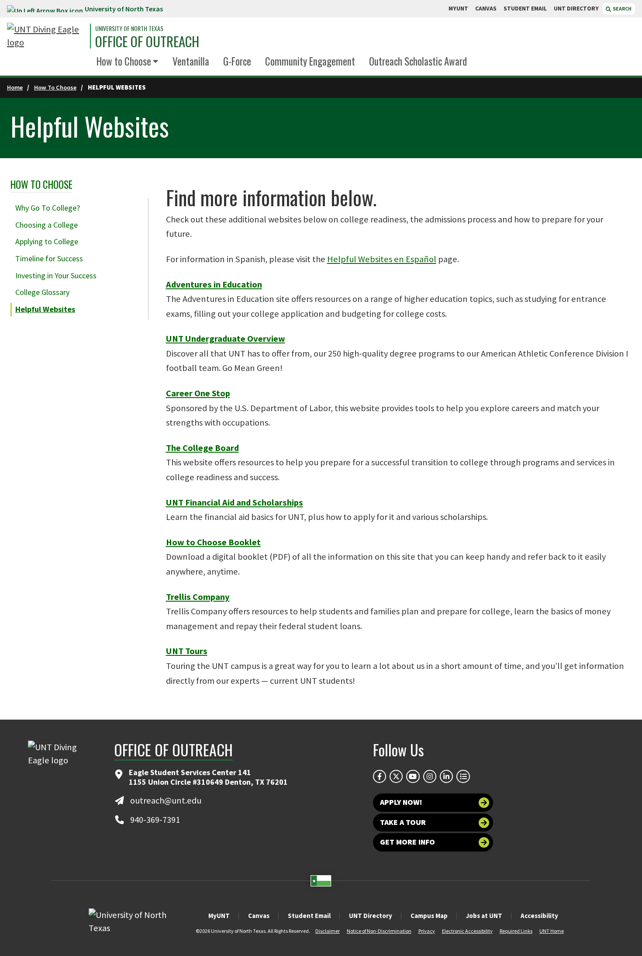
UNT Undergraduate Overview (225, 338)
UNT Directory (370, 915)
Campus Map (429, 915)
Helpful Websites (45, 309)
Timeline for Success (49, 258)
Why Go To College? (47, 208)
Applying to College (46, 241)
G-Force (237, 61)
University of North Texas (124, 8)
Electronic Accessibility (467, 931)
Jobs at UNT (484, 915)
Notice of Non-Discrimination (379, 931)
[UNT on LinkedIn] (446, 776)
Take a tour (403, 822)
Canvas (258, 915)
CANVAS (486, 8)
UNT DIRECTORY (576, 8)
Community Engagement (310, 61)
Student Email (309, 915)
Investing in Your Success (56, 275)
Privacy (426, 931)
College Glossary (42, 292)
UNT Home (551, 931)
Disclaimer (327, 931)
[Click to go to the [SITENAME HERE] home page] (46, 36)
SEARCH (622, 8)
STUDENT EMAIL (525, 8)
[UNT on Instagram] (429, 776)
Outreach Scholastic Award (418, 61)
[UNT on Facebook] (379, 776)
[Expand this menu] (156, 62)
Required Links (516, 931)
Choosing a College (46, 225)
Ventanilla (191, 61)
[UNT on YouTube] (412, 776)
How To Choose (55, 87)
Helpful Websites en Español (381, 259)
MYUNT (458, 8)
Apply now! (401, 802)
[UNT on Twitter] (396, 776)
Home (15, 87)
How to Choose (124, 61)
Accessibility (539, 915)
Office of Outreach (147, 41)
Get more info (407, 842)
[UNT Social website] (462, 776)
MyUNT (219, 915)
